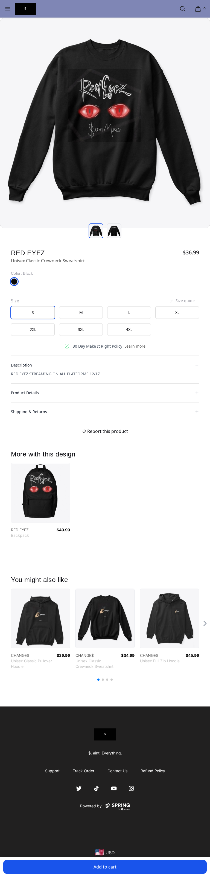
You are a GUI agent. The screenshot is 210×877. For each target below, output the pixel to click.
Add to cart (105, 867)
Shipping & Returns (29, 411)
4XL (129, 329)
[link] (40, 493)
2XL (33, 329)
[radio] (33, 312)
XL (177, 312)
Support (52, 770)
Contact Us (117, 770)
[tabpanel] (105, 123)
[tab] (96, 231)
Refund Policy (153, 770)
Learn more (134, 346)
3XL (81, 329)
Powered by (91, 806)
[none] (182, 300)
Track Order (83, 770)
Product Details (25, 392)
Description (21, 365)
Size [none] (15, 301)
